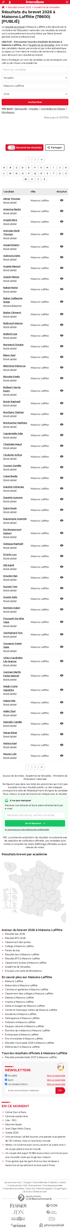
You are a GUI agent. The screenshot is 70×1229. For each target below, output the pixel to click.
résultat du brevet (15, 26)
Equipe (27, 1182)
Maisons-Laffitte (14, 981)
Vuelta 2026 (12, 1132)
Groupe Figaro (60, 1188)
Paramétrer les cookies (14, 1188)
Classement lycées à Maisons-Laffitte (25, 962)
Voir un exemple (56, 1075)
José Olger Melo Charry (18, 1128)
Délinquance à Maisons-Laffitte (22, 1018)
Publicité (53, 1182)
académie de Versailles (42, 45)
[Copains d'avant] (18, 1219)
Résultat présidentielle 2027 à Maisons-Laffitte (31, 1057)
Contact (62, 1182)
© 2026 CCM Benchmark (35, 1192)
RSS (25, 1185)
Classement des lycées (18, 942)
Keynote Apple (13, 1124)
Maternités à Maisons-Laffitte (21, 985)
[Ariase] (18, 1225)
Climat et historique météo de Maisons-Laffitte (31, 1009)
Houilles (33, 108)
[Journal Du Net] (18, 1212)
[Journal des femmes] (18, 1206)
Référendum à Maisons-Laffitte (22, 1046)
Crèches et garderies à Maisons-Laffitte (26, 989)
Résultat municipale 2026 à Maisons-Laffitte (29, 1042)
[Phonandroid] (51, 1225)
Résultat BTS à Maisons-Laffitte (22, 958)
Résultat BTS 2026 (15, 938)
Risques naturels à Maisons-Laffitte (24, 1026)
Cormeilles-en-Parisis (53, 108)
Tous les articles (15, 1185)
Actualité (12, 1075)
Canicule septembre (16, 1116)
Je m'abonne (33, 823)
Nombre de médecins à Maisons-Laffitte (27, 1030)
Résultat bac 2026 (15, 933)
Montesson (8, 112)
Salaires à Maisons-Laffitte (19, 997)
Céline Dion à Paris (15, 1112)
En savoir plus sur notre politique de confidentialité (27, 829)
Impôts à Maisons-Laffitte (19, 1001)
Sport (10, 1080)
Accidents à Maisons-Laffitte (20, 1014)
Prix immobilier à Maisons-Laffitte (24, 1038)
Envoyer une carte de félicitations (23, 970)
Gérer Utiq (30, 1188)
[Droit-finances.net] (51, 1212)
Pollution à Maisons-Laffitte (20, 1022)
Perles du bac (12, 950)
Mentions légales (44, 1188)
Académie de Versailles (47, 7)
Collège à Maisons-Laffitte (19, 946)
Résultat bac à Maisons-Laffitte (22, 954)
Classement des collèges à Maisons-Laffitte (29, 993)
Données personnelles (53, 1185)
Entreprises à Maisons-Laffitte (21, 1034)
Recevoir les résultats (29, 147)
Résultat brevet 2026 (19, 7)
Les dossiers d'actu (17, 1084)
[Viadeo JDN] (51, 1219)
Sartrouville (20, 108)
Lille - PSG (11, 1120)
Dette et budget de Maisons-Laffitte (25, 1005)
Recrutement (35, 1185)
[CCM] (51, 1206)
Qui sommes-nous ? (13, 1182)
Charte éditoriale (39, 1182)
